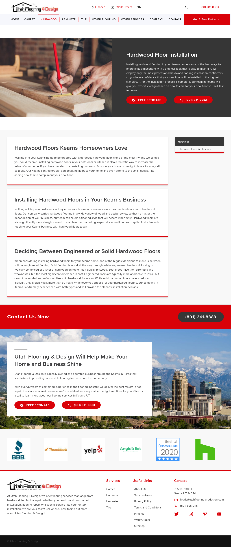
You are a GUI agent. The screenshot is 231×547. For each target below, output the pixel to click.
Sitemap (139, 526)
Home (15, 19)
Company (156, 19)
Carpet (29, 19)
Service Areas (143, 495)
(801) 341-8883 (207, 7)
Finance (99, 7)
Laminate (69, 19)
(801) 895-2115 (189, 506)
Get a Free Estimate (206, 19)
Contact (175, 19)
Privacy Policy (143, 501)
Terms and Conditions (148, 507)
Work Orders (124, 7)
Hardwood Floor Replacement (195, 149)
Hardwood (48, 19)
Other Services (132, 19)
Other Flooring (104, 19)
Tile (84, 19)
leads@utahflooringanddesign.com (202, 499)
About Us (140, 489)
